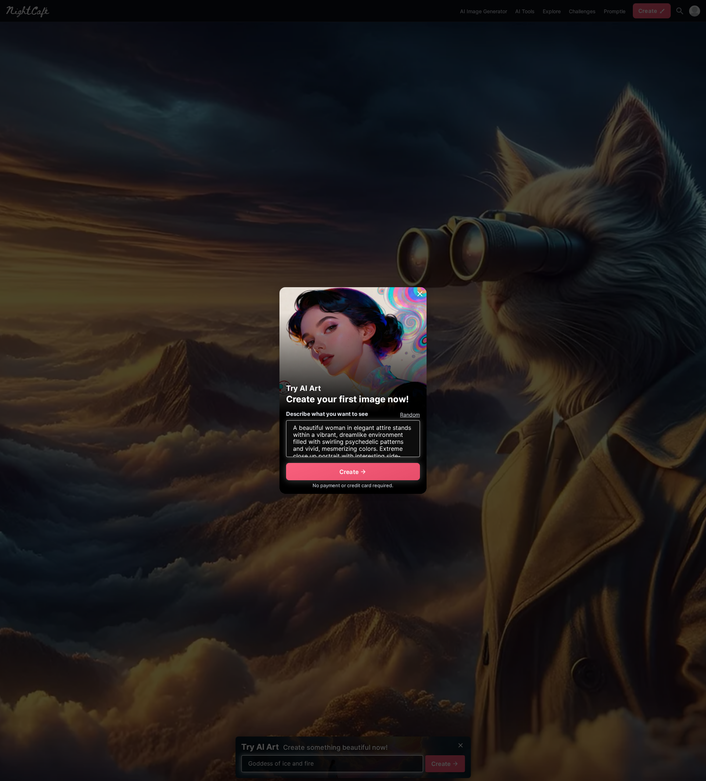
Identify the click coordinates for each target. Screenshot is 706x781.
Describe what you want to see (327, 413)
